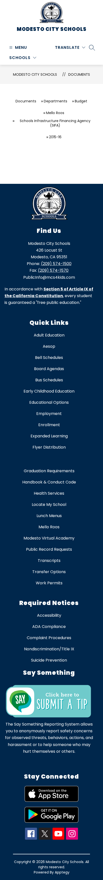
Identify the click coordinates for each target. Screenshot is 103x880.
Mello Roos (55, 112)
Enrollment (49, 425)
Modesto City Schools (35, 74)
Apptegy (62, 872)
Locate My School (49, 504)
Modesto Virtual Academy (49, 538)
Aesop (49, 346)
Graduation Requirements (49, 471)
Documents (79, 74)
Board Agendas (49, 369)
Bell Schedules (49, 357)
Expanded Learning (49, 436)
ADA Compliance (49, 626)
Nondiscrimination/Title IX (49, 649)
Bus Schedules (49, 380)
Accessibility (49, 615)
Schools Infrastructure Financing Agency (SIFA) (55, 123)
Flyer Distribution (49, 447)
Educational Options (49, 402)
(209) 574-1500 (56, 264)
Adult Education (49, 335)
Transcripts (49, 560)
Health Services (49, 493)
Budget (81, 101)
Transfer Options (49, 572)
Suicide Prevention (49, 660)
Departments (55, 101)
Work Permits (49, 583)
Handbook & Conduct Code (49, 482)
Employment (49, 413)
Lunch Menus (49, 516)
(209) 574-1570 (53, 270)
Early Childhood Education (49, 391)
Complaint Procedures (49, 638)
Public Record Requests (49, 549)
